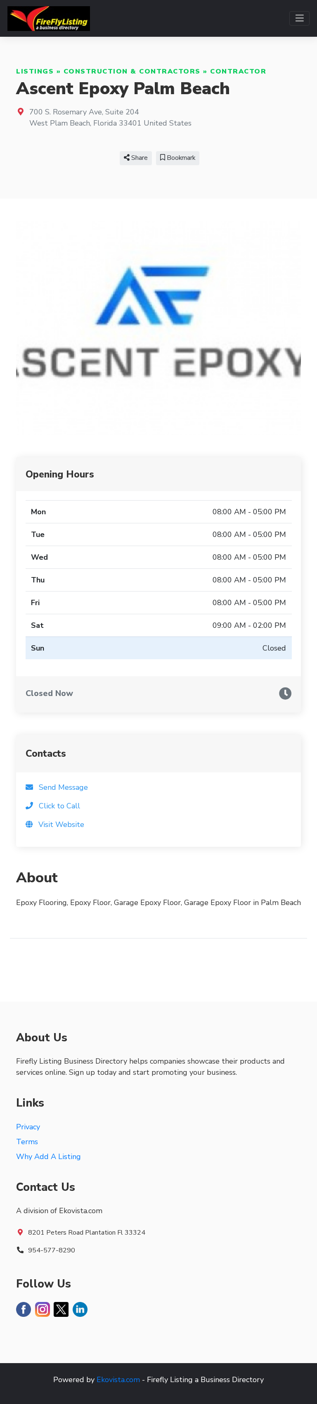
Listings (35, 71)
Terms (27, 1142)
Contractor (238, 71)
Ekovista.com (118, 1380)
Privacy (28, 1127)
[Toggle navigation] (299, 18)
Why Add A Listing (48, 1157)
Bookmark (180, 157)
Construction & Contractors (132, 71)
